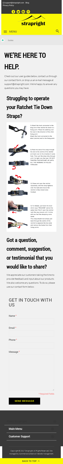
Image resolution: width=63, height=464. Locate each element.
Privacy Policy (8, 5)
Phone (13, 339)
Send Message (24, 401)
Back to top (29, 461)
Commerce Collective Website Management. (36, 454)
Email (12, 327)
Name (13, 315)
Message (14, 351)
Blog (27, 3)
